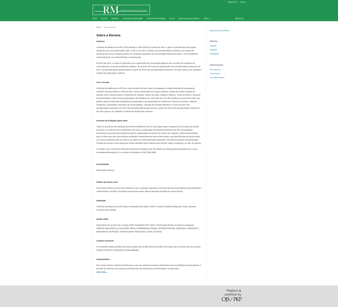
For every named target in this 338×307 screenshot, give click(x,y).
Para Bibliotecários (217, 77)
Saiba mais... (102, 272)
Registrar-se (232, 2)
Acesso (243, 2)
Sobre (206, 18)
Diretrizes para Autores (189, 18)
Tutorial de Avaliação (156, 18)
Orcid (172, 18)
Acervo (104, 18)
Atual (94, 18)
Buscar (240, 18)
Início (98, 27)
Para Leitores (215, 69)
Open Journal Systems (219, 30)
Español (213, 49)
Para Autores (215, 73)
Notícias (115, 18)
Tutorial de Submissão (133, 18)
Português (214, 53)
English (213, 45)
